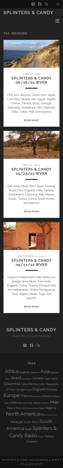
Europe (12, 395)
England (39, 389)
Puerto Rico (52, 415)
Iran (19, 402)
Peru (43, 414)
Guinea (55, 396)
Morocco (21, 408)
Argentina (35, 372)
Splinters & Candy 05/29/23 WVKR (31, 171)
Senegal (16, 422)
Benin (8, 379)
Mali (54, 402)
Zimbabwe (31, 441)
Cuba (24, 384)
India (13, 402)
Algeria (24, 372)
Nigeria (50, 408)
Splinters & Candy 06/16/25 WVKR (31, 80)
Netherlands (32, 408)
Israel (24, 403)
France (26, 396)
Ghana (46, 396)
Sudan (41, 437)
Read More (31, 120)
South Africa (31, 422)
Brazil (16, 378)
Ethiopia (52, 389)
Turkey (49, 436)
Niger (42, 408)
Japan (37, 402)
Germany (37, 396)
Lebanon (45, 403)
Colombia (12, 384)
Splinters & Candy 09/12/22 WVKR (31, 262)
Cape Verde (51, 378)
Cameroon (26, 379)
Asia (44, 371)
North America (23, 414)
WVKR (39, 464)
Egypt (29, 389)
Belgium (54, 372)
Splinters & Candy (29, 12)
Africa (11, 371)
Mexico (11, 408)
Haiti (6, 403)
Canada (37, 378)
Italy (30, 403)
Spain (28, 429)
